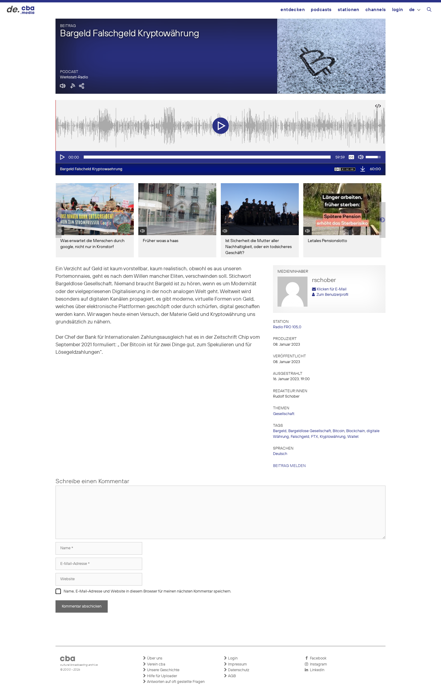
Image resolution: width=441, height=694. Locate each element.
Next (383, 220)
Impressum (237, 664)
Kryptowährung (333, 437)
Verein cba (155, 664)
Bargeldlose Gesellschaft (309, 431)
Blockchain (355, 431)
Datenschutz (238, 670)
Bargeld (279, 431)
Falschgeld (300, 437)
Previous (59, 220)
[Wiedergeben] (62, 157)
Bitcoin (338, 431)
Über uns (154, 658)
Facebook (317, 658)
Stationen (348, 10)
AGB (231, 676)
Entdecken (292, 10)
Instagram (317, 664)
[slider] (207, 157)
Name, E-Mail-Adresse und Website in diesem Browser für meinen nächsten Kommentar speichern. (147, 591)
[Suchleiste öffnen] (429, 10)
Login (397, 10)
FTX (314, 437)
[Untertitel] (351, 157)
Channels (375, 10)
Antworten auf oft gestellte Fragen (175, 682)
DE (412, 10)
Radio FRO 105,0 (287, 327)
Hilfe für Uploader (161, 676)
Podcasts (321, 10)
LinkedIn (316, 670)
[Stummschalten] (361, 157)
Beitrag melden (289, 465)
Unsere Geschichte (162, 670)
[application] (221, 157)
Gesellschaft (283, 414)
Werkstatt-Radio (74, 77)
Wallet (352, 437)
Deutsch (280, 454)
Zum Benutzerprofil (331, 295)
